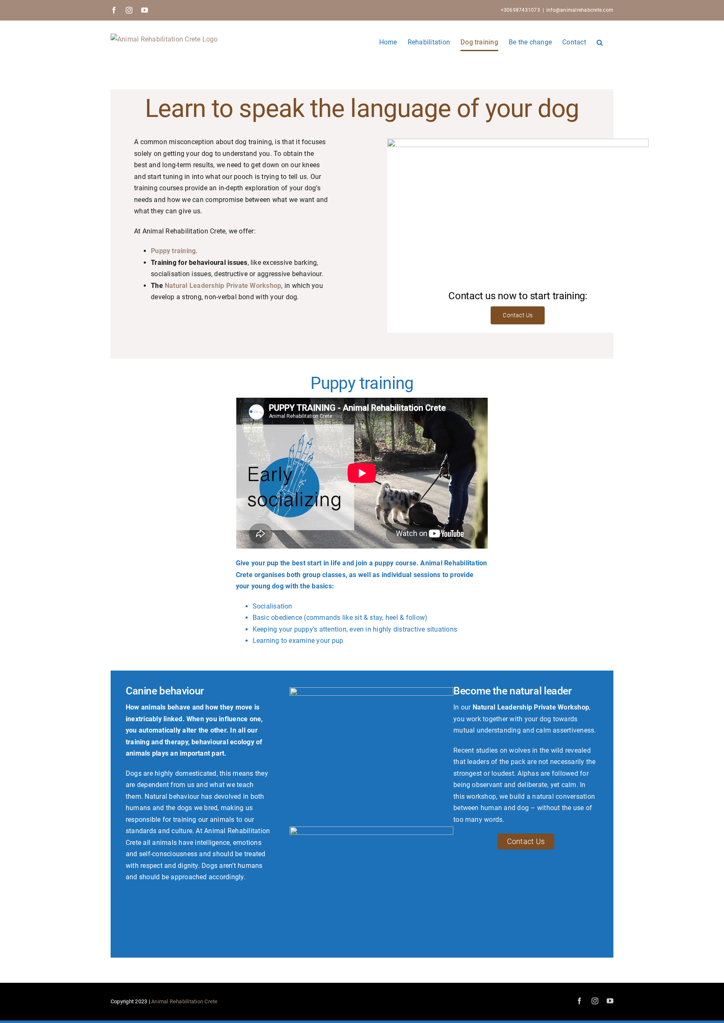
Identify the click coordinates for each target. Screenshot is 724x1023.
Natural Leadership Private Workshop (223, 286)
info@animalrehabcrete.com (579, 10)
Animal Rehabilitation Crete (184, 1001)
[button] (600, 42)
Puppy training (173, 251)
